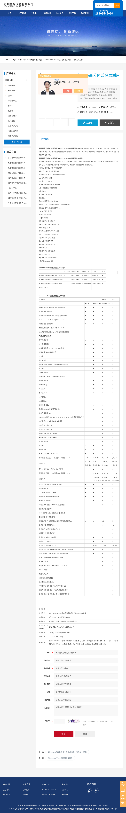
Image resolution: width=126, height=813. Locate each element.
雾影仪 (10, 106)
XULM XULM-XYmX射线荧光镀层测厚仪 (50, 794)
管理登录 (86, 805)
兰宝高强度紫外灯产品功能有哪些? (18, 203)
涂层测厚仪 (40, 60)
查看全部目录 (17, 142)
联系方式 (65, 790)
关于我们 (22, 13)
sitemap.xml (78, 805)
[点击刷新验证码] (74, 721)
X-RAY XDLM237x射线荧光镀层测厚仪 (50, 790)
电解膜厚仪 (12, 91)
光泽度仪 (11, 121)
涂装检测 (30, 60)
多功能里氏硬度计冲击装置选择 (18, 158)
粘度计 (10, 111)
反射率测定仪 (13, 126)
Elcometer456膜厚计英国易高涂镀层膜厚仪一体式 (67, 752)
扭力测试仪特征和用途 (16, 178)
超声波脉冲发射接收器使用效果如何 (18, 183)
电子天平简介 (13, 188)
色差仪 (10, 96)
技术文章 (59, 13)
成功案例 (6, 794)
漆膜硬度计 (12, 116)
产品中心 (34, 13)
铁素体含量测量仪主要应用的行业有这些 (18, 163)
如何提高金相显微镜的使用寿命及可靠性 (18, 198)
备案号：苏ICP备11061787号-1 (61, 805)
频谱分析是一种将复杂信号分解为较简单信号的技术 (18, 173)
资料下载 (72, 13)
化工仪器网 (103, 805)
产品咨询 (87, 122)
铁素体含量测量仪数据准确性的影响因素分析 (18, 168)
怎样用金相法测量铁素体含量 (18, 193)
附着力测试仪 (13, 136)
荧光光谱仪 (12, 86)
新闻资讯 (47, 13)
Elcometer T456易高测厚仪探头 (60, 758)
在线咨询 (65, 794)
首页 (9, 13)
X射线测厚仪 (13, 131)
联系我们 (85, 13)
